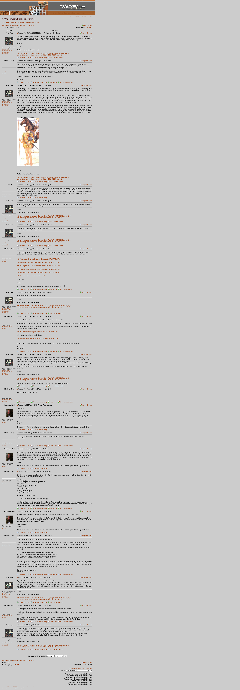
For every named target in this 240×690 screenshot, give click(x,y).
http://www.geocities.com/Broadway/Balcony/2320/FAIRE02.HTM (38, 269)
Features (54, 13)
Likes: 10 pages (5, 49)
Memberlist (13, 22)
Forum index (6, 22)
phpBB (16, 687)
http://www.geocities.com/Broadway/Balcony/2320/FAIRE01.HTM (38, 266)
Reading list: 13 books (7, 50)
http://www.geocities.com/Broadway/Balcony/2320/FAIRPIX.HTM (38, 259)
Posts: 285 (4, 196)
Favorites (77, 16)
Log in (90, 16)
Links (72, 0)
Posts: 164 (4, 73)
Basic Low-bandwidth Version (14, 688)
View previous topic (74, 668)
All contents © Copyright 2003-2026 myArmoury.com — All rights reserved (18, 686)
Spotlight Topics (29, 22)
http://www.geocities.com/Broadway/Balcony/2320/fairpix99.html (38, 262)
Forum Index (6, 25)
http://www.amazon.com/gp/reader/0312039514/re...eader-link (37, 332)
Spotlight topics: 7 (6, 52)
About (68, 0)
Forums (78, 13)
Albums (73, 13)
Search (76, 0)
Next (90, 27)
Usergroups (21, 22)
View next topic (87, 668)
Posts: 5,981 (5, 53)
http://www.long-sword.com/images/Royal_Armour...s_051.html (37, 338)
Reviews (60, 13)
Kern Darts (30, 25)
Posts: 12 (4, 422)
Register (84, 16)
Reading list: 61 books (7, 71)
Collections (67, 13)
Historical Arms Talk (18, 25)
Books (83, 13)
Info (71, 16)
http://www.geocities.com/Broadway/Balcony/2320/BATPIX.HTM (38, 272)
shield (26, 230)
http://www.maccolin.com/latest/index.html (31, 276)
